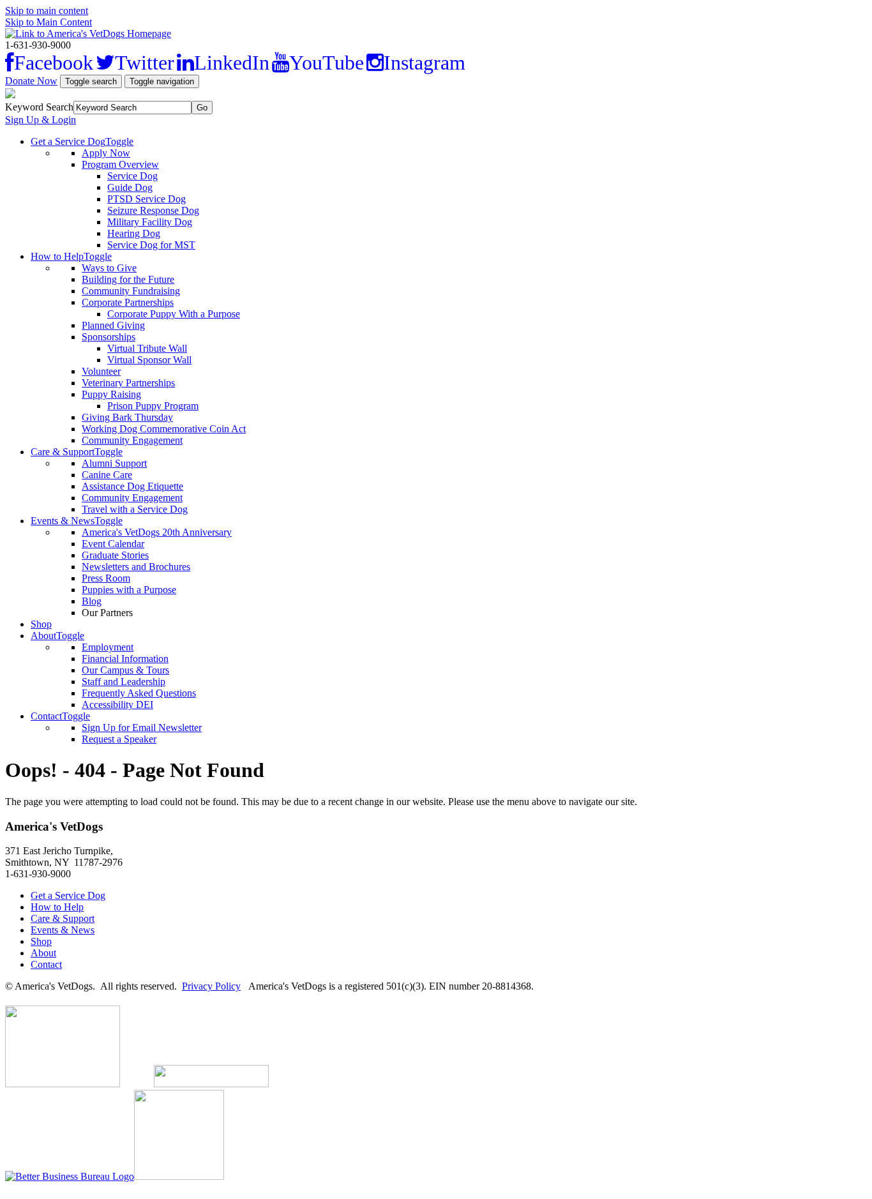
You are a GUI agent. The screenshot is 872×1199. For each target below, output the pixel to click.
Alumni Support (114, 463)
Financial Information (125, 658)
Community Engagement (132, 440)
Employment (107, 647)
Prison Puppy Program (153, 405)
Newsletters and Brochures (136, 566)
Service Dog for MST (151, 244)
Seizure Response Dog (153, 210)
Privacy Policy (211, 986)
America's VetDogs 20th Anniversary (157, 532)
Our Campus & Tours (125, 670)
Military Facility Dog (149, 221)
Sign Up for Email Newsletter (142, 727)
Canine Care (107, 474)
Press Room (106, 578)
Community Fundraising (131, 290)
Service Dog (132, 175)
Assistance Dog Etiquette (132, 486)
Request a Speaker (119, 739)
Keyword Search (39, 107)
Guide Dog (130, 187)
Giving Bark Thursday (127, 417)
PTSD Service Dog (146, 198)
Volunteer (101, 371)
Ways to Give (109, 267)
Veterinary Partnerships (128, 382)
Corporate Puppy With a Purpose (173, 313)
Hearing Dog (133, 233)
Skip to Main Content (48, 22)
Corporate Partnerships (128, 302)
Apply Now (106, 152)
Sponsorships (108, 336)
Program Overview (120, 164)
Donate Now (31, 80)
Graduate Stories (115, 555)
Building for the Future (128, 279)
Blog (91, 601)
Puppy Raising (111, 394)
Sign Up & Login (40, 119)
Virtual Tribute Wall (147, 348)
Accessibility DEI (117, 704)
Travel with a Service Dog (135, 509)
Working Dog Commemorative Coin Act (164, 428)
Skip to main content (46, 10)
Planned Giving (113, 325)
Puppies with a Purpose (129, 589)
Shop (41, 624)
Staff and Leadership (123, 681)
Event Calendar (113, 543)
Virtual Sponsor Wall (149, 359)
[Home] (88, 33)
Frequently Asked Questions (139, 693)
